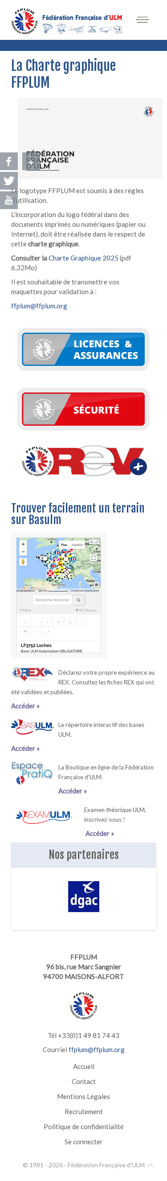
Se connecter (84, 1142)
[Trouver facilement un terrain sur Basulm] (59, 594)
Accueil (83, 1066)
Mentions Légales (83, 1096)
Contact (84, 1081)
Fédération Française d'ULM (106, 1165)
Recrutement (84, 1111)
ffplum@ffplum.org (39, 306)
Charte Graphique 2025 (84, 258)
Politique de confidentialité (84, 1126)
